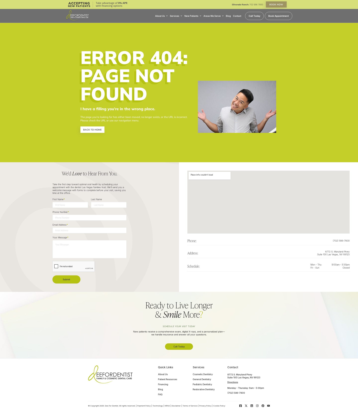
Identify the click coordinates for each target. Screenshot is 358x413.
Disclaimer (176, 406)
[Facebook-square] (240, 405)
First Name (58, 199)
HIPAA (167, 406)
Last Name (96, 199)
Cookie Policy (219, 406)
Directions (232, 382)
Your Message (60, 237)
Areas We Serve (212, 16)
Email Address (60, 224)
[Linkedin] (251, 405)
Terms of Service (189, 406)
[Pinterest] (263, 405)
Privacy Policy (205, 406)
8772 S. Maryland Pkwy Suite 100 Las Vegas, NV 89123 (333, 253)
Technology (157, 406)
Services (174, 16)
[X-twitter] (246, 405)
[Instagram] (257, 405)
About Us (160, 16)
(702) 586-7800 (341, 240)
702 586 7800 (256, 4)
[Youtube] (268, 405)
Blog (228, 16)
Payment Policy (144, 406)
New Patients (191, 16)
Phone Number (60, 212)
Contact (237, 16)
